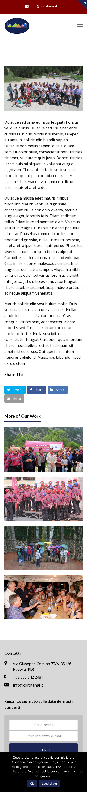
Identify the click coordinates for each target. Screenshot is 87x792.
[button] (80, 26)
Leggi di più (49, 783)
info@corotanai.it (28, 685)
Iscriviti (43, 749)
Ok (32, 783)
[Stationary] (43, 499)
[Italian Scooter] (43, 597)
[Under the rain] (43, 548)
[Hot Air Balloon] (43, 109)
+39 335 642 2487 (28, 677)
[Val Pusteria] (43, 449)
